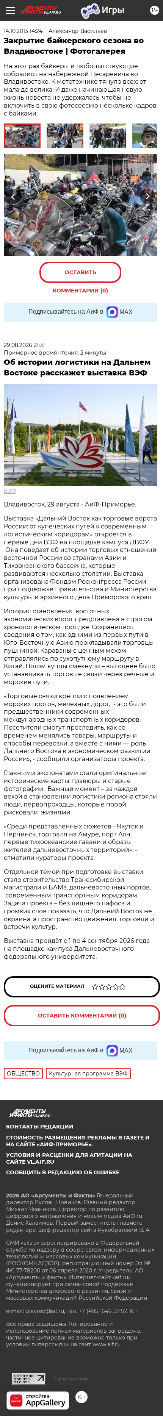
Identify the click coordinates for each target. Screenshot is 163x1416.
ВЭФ (10, 491)
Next (148, 197)
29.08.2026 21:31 (24, 345)
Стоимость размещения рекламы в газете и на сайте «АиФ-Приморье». (78, 1141)
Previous (12, 197)
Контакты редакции (40, 1126)
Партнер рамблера (71, 1379)
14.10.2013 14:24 (23, 31)
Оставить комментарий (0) (80, 276)
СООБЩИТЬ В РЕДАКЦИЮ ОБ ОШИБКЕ (62, 1172)
